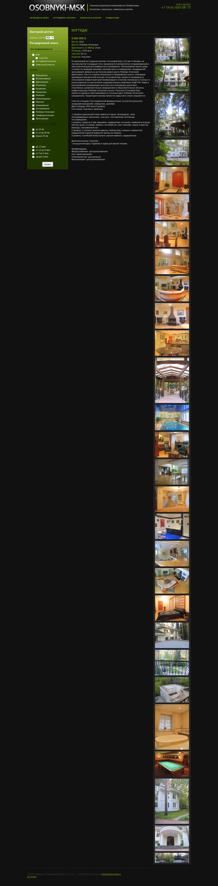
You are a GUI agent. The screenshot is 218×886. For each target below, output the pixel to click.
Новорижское (42, 105)
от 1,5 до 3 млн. (43, 150)
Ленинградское (43, 99)
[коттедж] (172, 65)
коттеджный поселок (46, 61)
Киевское (40, 95)
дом (38, 54)
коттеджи (31, 877)
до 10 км (40, 129)
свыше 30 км (42, 136)
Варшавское (42, 75)
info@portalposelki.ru (111, 874)
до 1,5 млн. (41, 147)
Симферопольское (45, 115)
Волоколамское (43, 78)
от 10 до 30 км (42, 133)
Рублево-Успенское (45, 112)
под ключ (43, 58)
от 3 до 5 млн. (42, 153)
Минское (40, 102)
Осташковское (43, 108)
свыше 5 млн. (42, 157)
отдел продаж (183, 4)
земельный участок (45, 64)
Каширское (41, 92)
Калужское (41, 88)
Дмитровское (42, 82)
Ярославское (42, 118)
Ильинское (41, 85)
